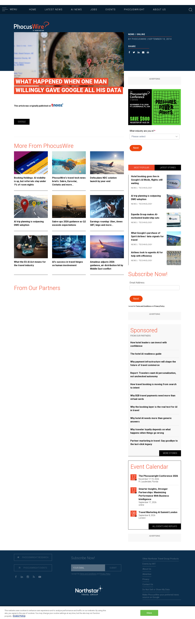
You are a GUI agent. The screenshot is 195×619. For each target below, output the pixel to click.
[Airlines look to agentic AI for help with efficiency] (173, 258)
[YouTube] (40, 576)
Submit (113, 568)
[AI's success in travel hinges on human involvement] (69, 246)
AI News (76, 9)
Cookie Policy (19, 616)
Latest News (54, 9)
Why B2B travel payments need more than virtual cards (152, 397)
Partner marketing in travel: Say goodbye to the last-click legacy (154, 442)
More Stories (170, 453)
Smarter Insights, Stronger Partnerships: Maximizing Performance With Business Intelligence (154, 494)
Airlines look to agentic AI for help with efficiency (147, 254)
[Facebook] (16, 576)
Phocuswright (134, 9)
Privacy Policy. (159, 306)
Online (141, 34)
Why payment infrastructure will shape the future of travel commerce (153, 363)
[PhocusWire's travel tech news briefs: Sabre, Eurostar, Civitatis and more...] (69, 162)
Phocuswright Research (35, 557)
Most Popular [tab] (141, 167)
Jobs (93, 9)
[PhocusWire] (31, 26)
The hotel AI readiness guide (145, 353)
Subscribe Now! (83, 558)
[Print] (148, 53)
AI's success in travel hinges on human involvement (67, 264)
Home (32, 9)
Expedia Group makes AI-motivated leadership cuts (145, 216)
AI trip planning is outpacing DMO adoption (29, 223)
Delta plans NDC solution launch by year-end (103, 179)
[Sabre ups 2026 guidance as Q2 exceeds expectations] (69, 206)
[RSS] (34, 576)
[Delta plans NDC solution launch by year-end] (107, 162)
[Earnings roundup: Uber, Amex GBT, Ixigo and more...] (107, 206)
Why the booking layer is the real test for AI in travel (153, 409)
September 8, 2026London (147, 516)
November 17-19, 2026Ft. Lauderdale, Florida (149, 480)
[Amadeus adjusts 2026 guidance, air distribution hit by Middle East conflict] (107, 246)
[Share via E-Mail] (143, 53)
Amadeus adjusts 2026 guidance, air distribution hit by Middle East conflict (106, 265)
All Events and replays (164, 526)
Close (149, 613)
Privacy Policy (105, 574)
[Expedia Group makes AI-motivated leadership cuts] (173, 220)
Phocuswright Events (35, 568)
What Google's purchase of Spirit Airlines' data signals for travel (147, 236)
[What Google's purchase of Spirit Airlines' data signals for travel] (173, 239)
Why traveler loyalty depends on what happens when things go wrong (150, 431)
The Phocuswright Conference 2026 (158, 476)
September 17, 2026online (147, 503)
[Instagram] (28, 576)
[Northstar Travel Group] (89, 590)
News (131, 34)
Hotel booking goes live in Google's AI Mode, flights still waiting (146, 180)
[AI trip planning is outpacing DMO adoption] (31, 206)
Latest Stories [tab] (168, 167)
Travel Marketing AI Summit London (158, 512)
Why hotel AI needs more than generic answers (151, 420)
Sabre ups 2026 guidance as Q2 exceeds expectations (69, 223)
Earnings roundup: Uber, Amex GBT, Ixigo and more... (106, 223)
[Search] (190, 9)
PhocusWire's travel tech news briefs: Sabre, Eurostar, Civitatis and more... (69, 181)
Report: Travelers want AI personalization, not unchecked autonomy (153, 375)
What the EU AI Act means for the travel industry (30, 264)
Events (111, 9)
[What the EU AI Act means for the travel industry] (31, 246)
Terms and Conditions (143, 306)
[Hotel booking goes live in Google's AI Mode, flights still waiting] (173, 182)
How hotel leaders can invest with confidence (148, 344)
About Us (159, 9)
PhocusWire (139, 39)
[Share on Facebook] (129, 53)
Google (22, 122)
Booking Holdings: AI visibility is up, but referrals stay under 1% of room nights (30, 181)
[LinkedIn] (22, 576)
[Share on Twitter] (134, 53)
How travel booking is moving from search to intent (153, 386)
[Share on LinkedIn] (138, 53)
